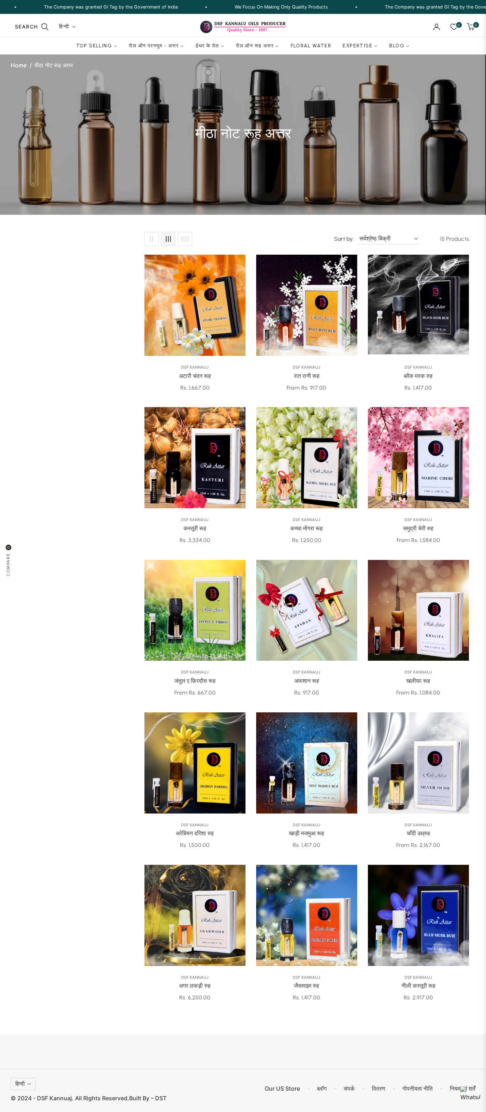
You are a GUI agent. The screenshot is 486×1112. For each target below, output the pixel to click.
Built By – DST (148, 1098)
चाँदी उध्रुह (418, 833)
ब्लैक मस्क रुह (418, 376)
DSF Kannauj (194, 367)
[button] (32, 26)
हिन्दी (64, 27)
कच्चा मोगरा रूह (306, 528)
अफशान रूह (306, 680)
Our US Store (282, 1088)
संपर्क (349, 1088)
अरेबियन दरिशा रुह (195, 833)
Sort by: (344, 238)
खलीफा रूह (418, 680)
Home (19, 65)
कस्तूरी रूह (195, 528)
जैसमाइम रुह (306, 985)
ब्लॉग (322, 1088)
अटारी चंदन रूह (195, 376)
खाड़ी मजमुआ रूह (306, 833)
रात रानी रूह (306, 376)
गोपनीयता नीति (417, 1088)
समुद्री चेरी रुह (418, 528)
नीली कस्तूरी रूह (418, 985)
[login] (436, 27)
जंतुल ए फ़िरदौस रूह (195, 680)
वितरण (378, 1088)
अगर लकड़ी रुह (195, 985)
